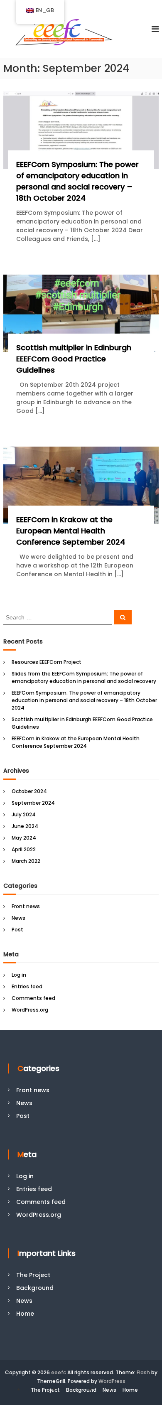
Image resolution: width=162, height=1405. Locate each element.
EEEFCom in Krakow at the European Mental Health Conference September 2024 (70, 530)
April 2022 (24, 849)
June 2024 (25, 826)
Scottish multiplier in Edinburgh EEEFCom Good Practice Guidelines (73, 358)
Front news (26, 906)
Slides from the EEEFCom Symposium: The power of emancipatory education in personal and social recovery (84, 677)
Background (35, 1288)
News (18, 917)
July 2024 (24, 814)
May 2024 (24, 837)
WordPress (111, 1381)
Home (25, 1313)
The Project (33, 1275)
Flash (143, 1372)
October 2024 (29, 791)
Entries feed (27, 986)
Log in (19, 974)
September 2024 (33, 802)
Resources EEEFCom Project (46, 662)
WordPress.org (30, 1009)
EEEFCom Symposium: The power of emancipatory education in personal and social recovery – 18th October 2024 (84, 700)
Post (17, 929)
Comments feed (33, 998)
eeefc (58, 1372)
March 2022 (26, 861)
